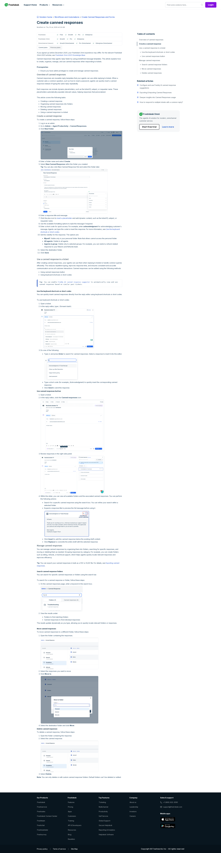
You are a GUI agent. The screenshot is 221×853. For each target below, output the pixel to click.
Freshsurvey (42, 834)
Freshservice (42, 807)
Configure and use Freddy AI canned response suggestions (158, 86)
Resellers (71, 839)
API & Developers (74, 825)
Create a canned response (150, 44)
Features (71, 802)
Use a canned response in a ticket (152, 48)
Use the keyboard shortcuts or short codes (158, 52)
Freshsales (41, 811)
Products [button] (44, 5)
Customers (72, 816)
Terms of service (59, 849)
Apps (70, 811)
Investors (133, 811)
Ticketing (102, 802)
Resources (72, 830)
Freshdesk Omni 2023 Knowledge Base (70, 55)
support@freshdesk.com (172, 807)
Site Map (74, 849)
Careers (133, 816)
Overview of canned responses (151, 40)
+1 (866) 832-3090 (170, 802)
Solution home (45, 17)
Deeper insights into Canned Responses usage (158, 97)
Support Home (30, 5)
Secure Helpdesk (105, 825)
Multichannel (103, 807)
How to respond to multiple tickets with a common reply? (161, 102)
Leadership (134, 807)
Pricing (70, 807)
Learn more (168, 127)
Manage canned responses (149, 60)
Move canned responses (151, 69)
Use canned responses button (153, 56)
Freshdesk (41, 802)
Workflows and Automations (66, 17)
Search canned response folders (154, 65)
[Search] (202, 5)
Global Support (104, 821)
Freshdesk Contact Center (47, 816)
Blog (69, 834)
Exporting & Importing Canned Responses (156, 92)
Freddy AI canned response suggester (74, 282)
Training (71, 821)
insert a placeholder (64, 218)
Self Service (103, 816)
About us (133, 802)
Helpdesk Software (106, 834)
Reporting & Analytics (107, 830)
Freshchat (41, 825)
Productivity (103, 811)
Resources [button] (57, 5)
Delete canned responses (152, 73)
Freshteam (41, 821)
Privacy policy (42, 849)
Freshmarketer (42, 830)
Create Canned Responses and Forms (98, 17)
